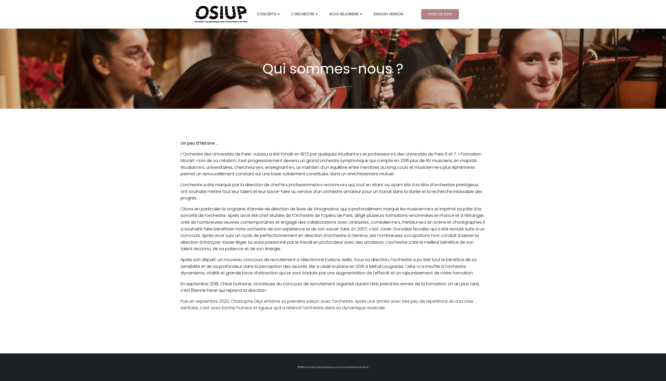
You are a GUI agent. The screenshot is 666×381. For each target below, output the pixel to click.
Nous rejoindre (344, 14)
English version (388, 14)
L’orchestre (302, 14)
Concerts (266, 14)
